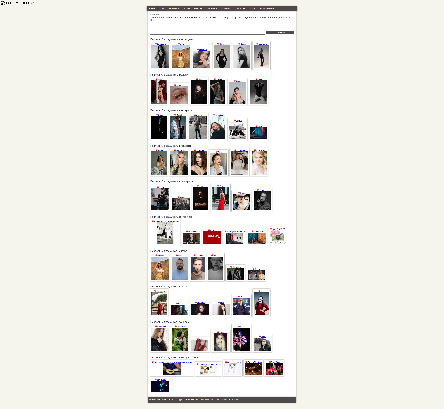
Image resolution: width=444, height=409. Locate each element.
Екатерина (263, 44)
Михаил (181, 256)
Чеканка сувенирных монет (209, 364)
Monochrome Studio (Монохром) (166, 221)
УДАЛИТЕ (180, 85)
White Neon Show (234, 362)
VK (230, 400)
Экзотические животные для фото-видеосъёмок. (173, 362)
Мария (160, 79)
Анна (222, 303)
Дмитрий (199, 256)
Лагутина (223, 44)
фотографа (185, 110)
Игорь (160, 115)
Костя (161, 187)
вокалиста (185, 286)
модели (183, 74)
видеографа (186, 181)
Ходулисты (161, 380)
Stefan (242, 193)
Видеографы (226, 8)
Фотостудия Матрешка (236, 232)
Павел (263, 337)
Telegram (225, 400)
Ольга (221, 186)
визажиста (185, 145)
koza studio (192, 232)
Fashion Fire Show (255, 362)
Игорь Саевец (215, 400)
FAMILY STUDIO (279, 229)
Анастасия (180, 150)
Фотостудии (240, 8)
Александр (263, 190)
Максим (202, 186)
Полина (219, 79)
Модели (187, 8)
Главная (152, 8)
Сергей (179, 115)
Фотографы (198, 8)
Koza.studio (258, 232)
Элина (242, 297)
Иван (260, 79)
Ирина (160, 150)
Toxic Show (275, 362)
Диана (243, 44)
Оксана (239, 81)
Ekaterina (219, 115)
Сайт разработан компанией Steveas (162, 400)
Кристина (203, 50)
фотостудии (186, 216)
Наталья (217, 256)
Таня (220, 152)
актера (183, 250)
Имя (200, 79)
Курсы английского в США (188, 400)
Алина (221, 332)
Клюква (213, 230)
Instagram (235, 400)
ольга (263, 291)
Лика (182, 44)
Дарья (180, 304)
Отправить (280, 32)
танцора (184, 322)
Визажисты (212, 8)
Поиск (162, 8)
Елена (242, 327)
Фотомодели (174, 8)
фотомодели (186, 39)
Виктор (257, 269)
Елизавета (161, 44)
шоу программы (188, 357)
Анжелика (161, 256)
